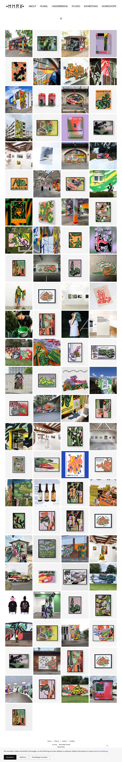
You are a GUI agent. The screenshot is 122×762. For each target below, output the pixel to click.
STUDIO (76, 6)
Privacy (56, 741)
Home (49, 741)
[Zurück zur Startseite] (15, 6)
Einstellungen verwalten (39, 757)
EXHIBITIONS (91, 6)
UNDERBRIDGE (60, 6)
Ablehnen (23, 757)
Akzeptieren (10, 757)
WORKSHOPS (109, 6)
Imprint (64, 741)
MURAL (44, 6)
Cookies (72, 741)
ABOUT (32, 6)
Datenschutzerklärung (101, 751)
